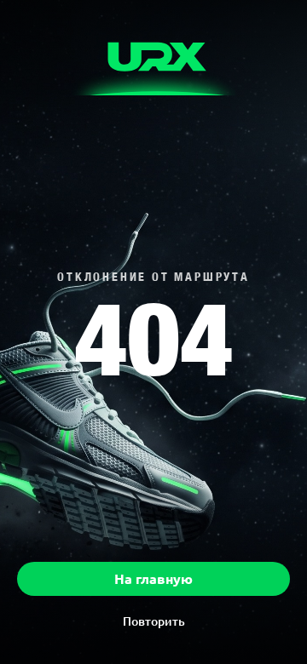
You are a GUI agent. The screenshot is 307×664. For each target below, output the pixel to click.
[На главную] (154, 61)
